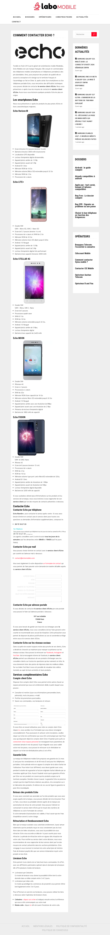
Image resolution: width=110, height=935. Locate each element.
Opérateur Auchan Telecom (83, 276)
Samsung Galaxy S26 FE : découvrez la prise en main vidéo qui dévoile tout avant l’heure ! (85, 118)
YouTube (16, 655)
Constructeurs (64, 17)
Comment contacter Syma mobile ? (84, 261)
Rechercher (94, 34)
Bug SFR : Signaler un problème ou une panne (85, 205)
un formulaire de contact (52, 563)
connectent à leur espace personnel (26, 741)
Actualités (82, 17)
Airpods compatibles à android (85, 177)
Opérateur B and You (84, 283)
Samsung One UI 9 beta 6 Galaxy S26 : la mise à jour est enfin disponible (86, 81)
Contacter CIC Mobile (84, 268)
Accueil (17, 17)
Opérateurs (45, 17)
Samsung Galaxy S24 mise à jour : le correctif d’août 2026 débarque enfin (85, 63)
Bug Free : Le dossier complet (84, 196)
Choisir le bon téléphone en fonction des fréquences (86, 215)
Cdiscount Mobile (82, 253)
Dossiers (30, 17)
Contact (16, 21)
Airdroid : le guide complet (83, 168)
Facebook (49, 652)
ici (19, 730)
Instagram (58, 652)
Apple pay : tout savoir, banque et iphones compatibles (85, 187)
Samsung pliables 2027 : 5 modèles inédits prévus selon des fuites (85, 136)
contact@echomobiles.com (25, 558)
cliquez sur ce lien (29, 899)
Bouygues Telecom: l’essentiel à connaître (85, 245)
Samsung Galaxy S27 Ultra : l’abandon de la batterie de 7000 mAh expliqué (85, 99)
